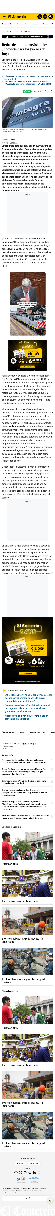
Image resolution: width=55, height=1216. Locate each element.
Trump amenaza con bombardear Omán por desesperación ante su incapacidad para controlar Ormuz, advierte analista (25, 792)
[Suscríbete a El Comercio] (44, 16)
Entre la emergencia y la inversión (20, 901)
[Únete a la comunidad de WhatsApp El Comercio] (27, 91)
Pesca (27, 24)
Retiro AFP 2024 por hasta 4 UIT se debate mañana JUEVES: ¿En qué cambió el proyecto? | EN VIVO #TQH (27, 82)
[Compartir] (50, 91)
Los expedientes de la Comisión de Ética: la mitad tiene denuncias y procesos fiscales (24, 782)
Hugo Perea (10, 140)
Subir (26, 1198)
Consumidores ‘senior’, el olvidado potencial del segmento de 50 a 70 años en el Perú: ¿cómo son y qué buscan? (27, 708)
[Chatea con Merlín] (39, 16)
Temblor (20, 24)
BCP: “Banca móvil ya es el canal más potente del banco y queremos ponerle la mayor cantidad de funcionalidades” (28, 698)
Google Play (34, 1163)
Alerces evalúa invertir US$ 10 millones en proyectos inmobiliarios (26, 717)
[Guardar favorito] (45, 91)
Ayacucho (35, 24)
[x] (20, 1172)
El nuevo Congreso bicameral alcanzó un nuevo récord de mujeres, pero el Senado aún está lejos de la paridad (25, 816)
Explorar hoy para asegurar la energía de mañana (24, 980)
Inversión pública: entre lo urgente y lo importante (22, 940)
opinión (21, 732)
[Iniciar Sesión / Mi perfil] (50, 16)
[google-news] (39, 1172)
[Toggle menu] (4, 16)
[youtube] (29, 1172)
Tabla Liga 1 (45, 24)
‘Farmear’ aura (10, 863)
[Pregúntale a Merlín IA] (50, 1200)
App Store (20, 1163)
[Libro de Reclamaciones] (34, 1179)
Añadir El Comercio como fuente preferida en (27, 36)
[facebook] (16, 1172)
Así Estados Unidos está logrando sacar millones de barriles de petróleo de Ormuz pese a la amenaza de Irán (24, 761)
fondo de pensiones (37, 732)
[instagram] (25, 1172)
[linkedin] (34, 1172)
